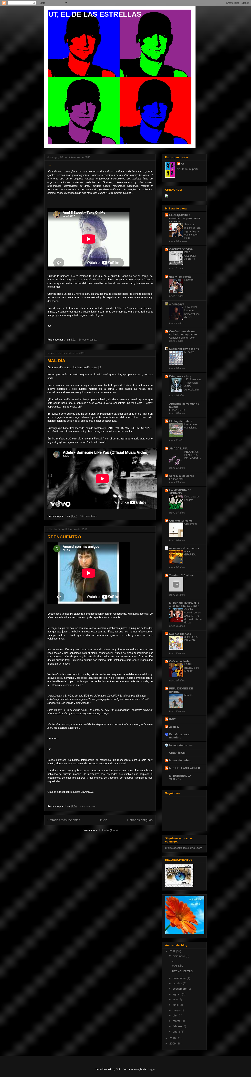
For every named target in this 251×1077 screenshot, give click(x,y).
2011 (172, 951)
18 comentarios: (88, 339)
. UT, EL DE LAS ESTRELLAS (92, 14)
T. (185, 578)
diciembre (179, 955)
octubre (178, 983)
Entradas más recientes (63, 820)
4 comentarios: (89, 806)
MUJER (188, 694)
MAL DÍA (56, 360)
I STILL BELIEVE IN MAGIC (191, 668)
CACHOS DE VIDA (181, 249)
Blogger (151, 1069)
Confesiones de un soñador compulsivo (183, 333)
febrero (178, 1026)
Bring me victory (180, 376)
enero (177, 1031)
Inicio (103, 820)
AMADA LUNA (178, 448)
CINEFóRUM (177, 752)
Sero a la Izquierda (181, 475)
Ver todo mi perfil (187, 168)
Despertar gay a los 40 (184, 348)
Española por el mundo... (179, 736)
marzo (177, 1020)
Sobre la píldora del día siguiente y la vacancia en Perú (192, 231)
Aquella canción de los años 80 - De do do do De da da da (193, 616)
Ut (182, 163)
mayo (176, 1010)
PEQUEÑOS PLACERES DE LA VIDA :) (192, 455)
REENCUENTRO (64, 536)
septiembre (180, 988)
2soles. (174, 726)
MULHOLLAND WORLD (184, 768)
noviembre (180, 978)
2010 (172, 1038)
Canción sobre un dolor (182, 337)
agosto (177, 994)
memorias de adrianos (184, 548)
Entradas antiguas (140, 820)
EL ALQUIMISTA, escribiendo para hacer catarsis (184, 218)
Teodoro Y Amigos (181, 575)
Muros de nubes (180, 760)
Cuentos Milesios (181, 520)
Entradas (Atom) (108, 830)
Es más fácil (176, 478)
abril (176, 1015)
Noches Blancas (180, 633)
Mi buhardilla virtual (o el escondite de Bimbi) (184, 604)
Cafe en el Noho (180, 661)
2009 (172, 1043)
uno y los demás (180, 276)
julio (175, 999)
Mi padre (189, 352)
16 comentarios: (89, 516)
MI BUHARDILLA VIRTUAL (180, 777)
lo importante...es (181, 745)
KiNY (172, 719)
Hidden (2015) (177, 410)
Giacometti (190, 523)
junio (176, 1004)
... (49, 164)
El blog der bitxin (180, 421)
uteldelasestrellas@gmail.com (183, 847)
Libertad (188, 279)
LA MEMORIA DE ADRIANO (180, 492)
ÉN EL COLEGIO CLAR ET (190, 256)
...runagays (176, 303)
